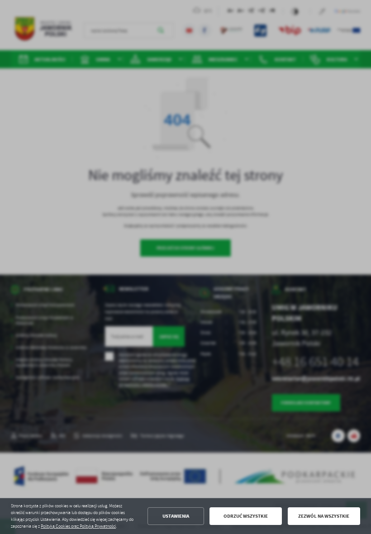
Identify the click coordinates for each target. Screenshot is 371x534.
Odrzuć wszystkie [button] (246, 516)
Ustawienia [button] (175, 516)
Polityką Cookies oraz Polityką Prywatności (78, 526)
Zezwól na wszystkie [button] (323, 516)
